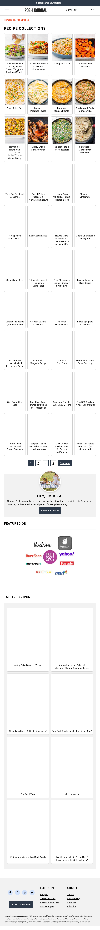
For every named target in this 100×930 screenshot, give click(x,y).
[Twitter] (32, 892)
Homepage (9, 20)
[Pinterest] (17, 892)
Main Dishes (23, 20)
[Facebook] (10, 892)
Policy (77, 898)
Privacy (70, 898)
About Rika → (50, 510)
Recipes (44, 894)
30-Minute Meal (47, 898)
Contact (70, 894)
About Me (71, 902)
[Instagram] (24, 892)
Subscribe (71, 906)
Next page (65, 463)
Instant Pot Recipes (49, 902)
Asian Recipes (47, 906)
